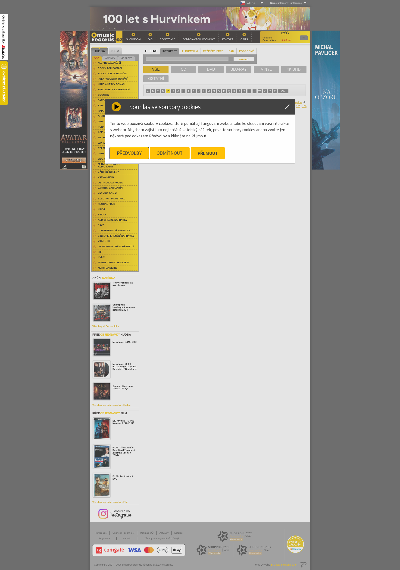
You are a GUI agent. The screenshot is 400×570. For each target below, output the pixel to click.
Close (287, 106)
